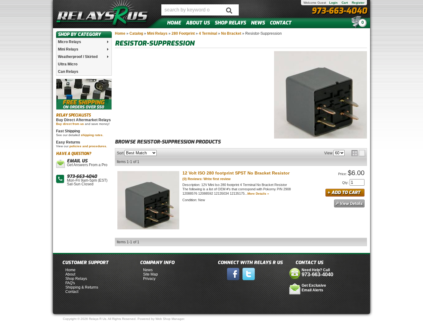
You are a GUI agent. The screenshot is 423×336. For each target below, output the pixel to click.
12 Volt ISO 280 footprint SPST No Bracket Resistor (236, 172)
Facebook (233, 274)
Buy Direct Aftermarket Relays (83, 120)
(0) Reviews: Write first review (206, 179)
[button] (200, 9)
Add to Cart (344, 193)
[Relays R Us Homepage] (102, 14)
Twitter (248, 274)
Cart (345, 2)
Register (358, 2)
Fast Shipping (68, 131)
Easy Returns (68, 142)
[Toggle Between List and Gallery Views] (358, 153)
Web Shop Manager (169, 319)
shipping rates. (92, 135)
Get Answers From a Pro (87, 163)
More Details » (258, 193)
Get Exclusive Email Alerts (314, 287)
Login (333, 2)
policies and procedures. (88, 146)
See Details (349, 203)
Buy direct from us (70, 124)
